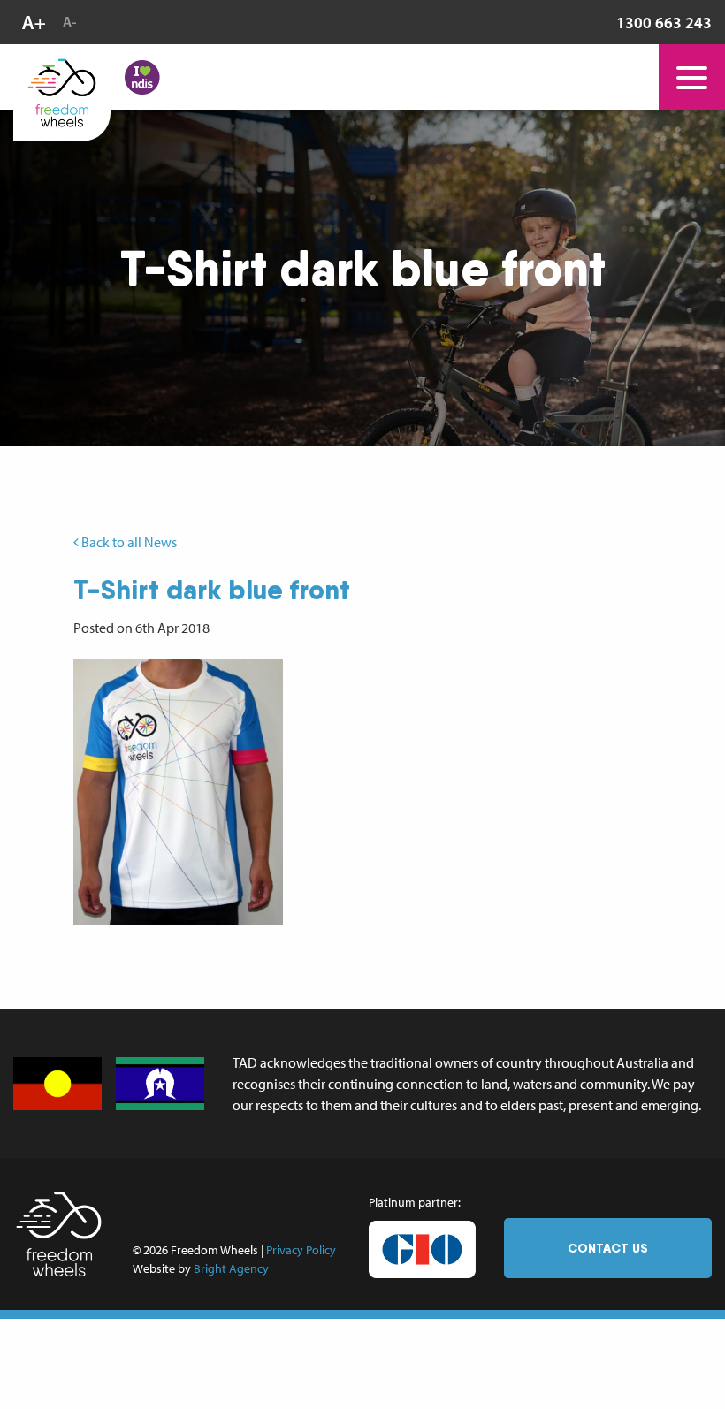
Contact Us (608, 1248)
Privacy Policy (301, 1250)
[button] (178, 792)
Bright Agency (231, 1268)
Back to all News (128, 542)
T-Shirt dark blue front (211, 589)
